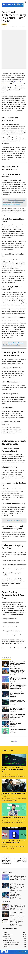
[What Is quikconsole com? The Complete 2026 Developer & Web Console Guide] (5, 664)
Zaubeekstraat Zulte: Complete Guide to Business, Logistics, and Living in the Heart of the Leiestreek (18, 671)
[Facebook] (10, 647)
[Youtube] (25, 951)
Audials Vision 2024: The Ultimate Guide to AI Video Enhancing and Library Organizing (17, 694)
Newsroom (12, 898)
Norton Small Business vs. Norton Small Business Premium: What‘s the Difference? (17, 922)
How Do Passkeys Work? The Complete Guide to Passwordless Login (13, 841)
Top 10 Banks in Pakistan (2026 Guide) (18, 730)
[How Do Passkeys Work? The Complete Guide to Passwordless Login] (14, 833)
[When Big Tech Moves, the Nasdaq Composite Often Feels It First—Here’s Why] (5, 702)
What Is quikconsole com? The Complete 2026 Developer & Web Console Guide (18, 663)
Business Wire (14, 26)
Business (4, 24)
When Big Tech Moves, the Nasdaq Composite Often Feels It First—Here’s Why (18, 701)
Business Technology (14, 892)
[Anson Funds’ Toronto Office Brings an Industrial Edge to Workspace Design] (5, 717)
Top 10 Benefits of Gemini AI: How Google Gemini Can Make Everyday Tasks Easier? (18, 678)
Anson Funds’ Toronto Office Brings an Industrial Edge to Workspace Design (17, 716)
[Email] (24, 647)
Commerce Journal (13, 880)
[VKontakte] (22, 951)
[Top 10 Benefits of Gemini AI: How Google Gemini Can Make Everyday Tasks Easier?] (5, 679)
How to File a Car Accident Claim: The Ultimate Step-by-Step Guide (18, 907)
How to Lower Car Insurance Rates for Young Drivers (17, 708)
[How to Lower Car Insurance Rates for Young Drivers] (5, 710)
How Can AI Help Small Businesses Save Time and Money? (17, 914)
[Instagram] (19, 951)
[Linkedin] (17, 647)
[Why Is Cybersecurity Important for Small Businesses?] (5, 724)
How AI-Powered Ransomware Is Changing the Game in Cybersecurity (7, 861)
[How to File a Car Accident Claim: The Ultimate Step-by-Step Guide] (5, 907)
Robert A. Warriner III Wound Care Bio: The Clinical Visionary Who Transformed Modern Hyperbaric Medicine (18, 686)
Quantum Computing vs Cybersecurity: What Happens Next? (20, 860)
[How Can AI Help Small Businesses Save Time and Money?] (5, 914)
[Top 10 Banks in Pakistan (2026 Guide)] (5, 731)
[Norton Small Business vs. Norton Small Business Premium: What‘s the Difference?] (5, 921)
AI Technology (13, 874)
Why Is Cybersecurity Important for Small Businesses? (15, 723)
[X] (14, 647)
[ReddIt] (21, 647)
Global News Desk (13, 917)
